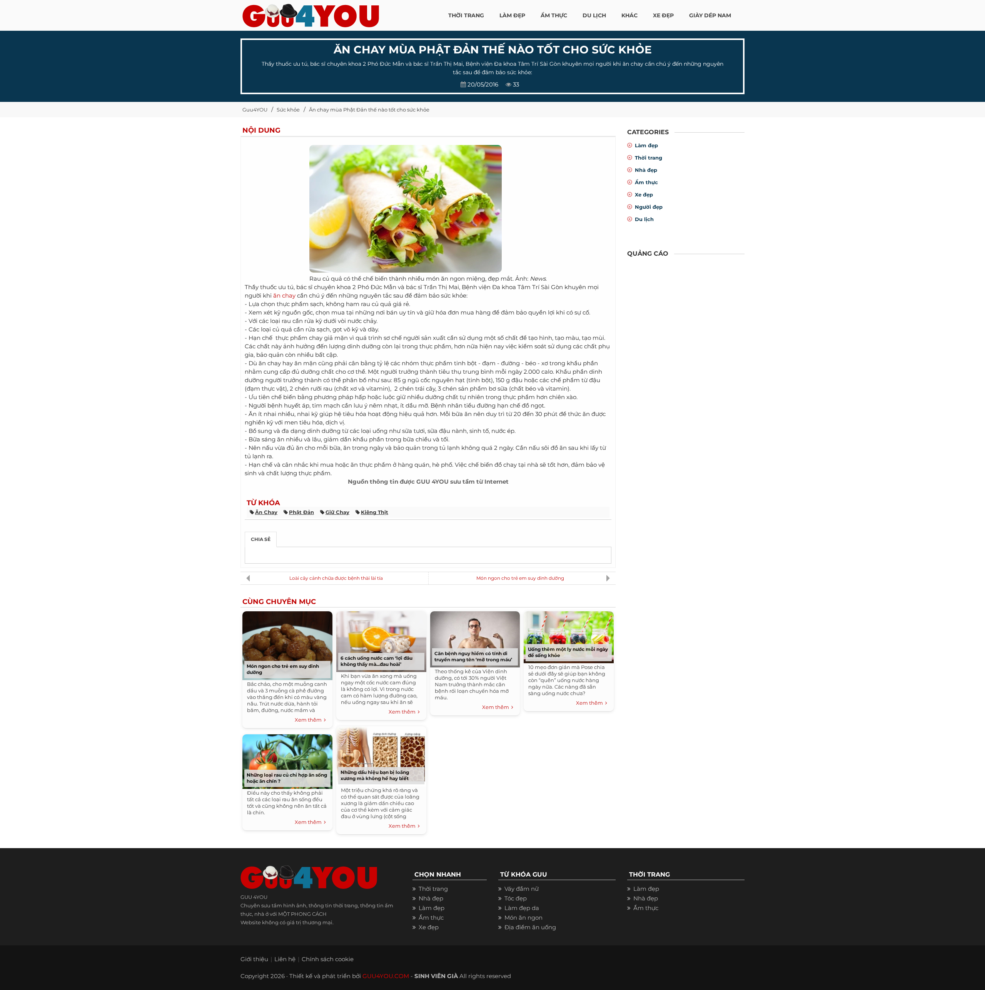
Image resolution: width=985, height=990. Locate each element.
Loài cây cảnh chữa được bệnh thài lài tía (336, 578)
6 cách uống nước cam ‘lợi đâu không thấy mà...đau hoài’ (376, 661)
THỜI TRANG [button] (466, 15)
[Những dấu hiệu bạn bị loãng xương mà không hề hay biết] (381, 754)
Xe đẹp (644, 194)
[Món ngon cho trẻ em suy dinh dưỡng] (287, 643)
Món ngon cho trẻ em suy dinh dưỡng (520, 578)
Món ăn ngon (523, 917)
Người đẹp (649, 207)
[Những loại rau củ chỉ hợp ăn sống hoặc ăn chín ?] (287, 759)
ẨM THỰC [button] (554, 15)
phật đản (301, 512)
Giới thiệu (254, 959)
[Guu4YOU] (310, 13)
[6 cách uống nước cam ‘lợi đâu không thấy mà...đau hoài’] (381, 640)
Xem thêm (309, 720)
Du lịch (644, 219)
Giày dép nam (710, 15)
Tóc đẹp (515, 898)
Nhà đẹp (646, 170)
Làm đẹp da (521, 908)
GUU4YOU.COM (385, 976)
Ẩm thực (646, 182)
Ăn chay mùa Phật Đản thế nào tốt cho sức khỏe (369, 109)
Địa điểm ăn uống (530, 927)
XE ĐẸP (663, 15)
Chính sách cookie (328, 959)
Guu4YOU (254, 109)
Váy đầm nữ (521, 888)
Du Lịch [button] (594, 15)
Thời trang (648, 158)
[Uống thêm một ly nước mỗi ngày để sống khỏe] (568, 635)
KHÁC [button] (629, 15)
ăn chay (284, 295)
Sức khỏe (288, 109)
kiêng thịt (374, 512)
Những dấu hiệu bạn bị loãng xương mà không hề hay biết (375, 775)
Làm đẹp (646, 145)
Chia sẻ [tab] (260, 539)
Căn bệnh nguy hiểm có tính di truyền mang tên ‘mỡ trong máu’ (473, 656)
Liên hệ (285, 959)
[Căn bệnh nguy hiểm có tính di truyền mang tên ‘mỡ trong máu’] (474, 637)
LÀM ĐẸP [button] (512, 15)
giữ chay (337, 512)
